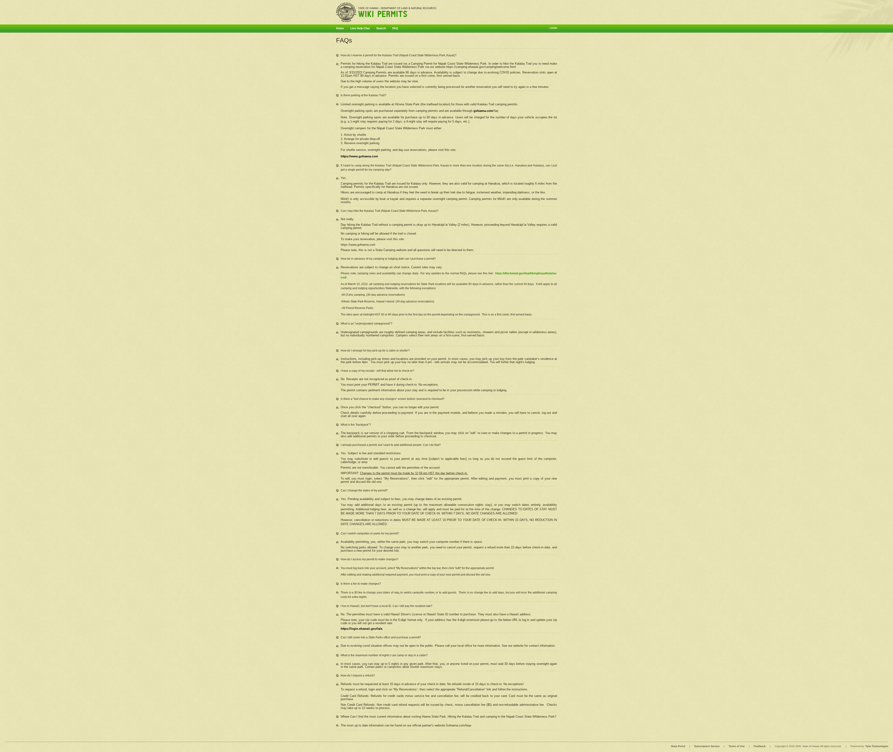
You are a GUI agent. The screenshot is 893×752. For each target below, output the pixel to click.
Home (340, 28)
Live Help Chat (360, 28)
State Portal (678, 746)
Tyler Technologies (876, 746)
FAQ (395, 28)
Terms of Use (737, 746)
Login (553, 28)
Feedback (760, 746)
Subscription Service (707, 746)
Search (381, 28)
